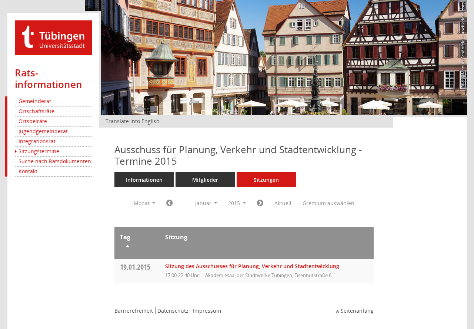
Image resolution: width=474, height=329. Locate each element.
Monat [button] (142, 203)
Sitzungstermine (39, 151)
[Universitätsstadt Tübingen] (53, 37)
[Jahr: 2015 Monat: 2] (260, 203)
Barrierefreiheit (133, 310)
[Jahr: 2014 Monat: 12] (169, 203)
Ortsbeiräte (33, 121)
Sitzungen (266, 179)
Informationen (144, 179)
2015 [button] (234, 203)
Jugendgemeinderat (43, 131)
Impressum (207, 310)
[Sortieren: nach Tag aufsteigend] (137, 247)
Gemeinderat (35, 101)
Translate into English (133, 121)
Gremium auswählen (328, 203)
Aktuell (282, 203)
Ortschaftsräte (36, 111)
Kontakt (28, 171)
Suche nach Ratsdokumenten (55, 161)
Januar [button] (204, 203)
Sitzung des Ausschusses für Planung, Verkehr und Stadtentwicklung (252, 266)
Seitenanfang (357, 310)
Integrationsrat (37, 141)
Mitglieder (205, 179)
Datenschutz (172, 310)
